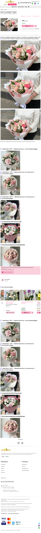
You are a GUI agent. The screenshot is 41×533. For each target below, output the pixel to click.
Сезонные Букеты (25, 463)
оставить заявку (8, 310)
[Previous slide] (2, 300)
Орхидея (5, 9)
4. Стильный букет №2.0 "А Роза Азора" (11, 220)
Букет (7, 452)
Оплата (2, 465)
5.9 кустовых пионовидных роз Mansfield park (13, 242)
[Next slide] (38, 300)
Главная (2, 9)
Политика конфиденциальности (13, 508)
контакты (21, 6)
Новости (2, 463)
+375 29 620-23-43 (24, 3)
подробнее (5, 307)
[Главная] (6, 446)
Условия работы (4, 508)
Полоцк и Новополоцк (11, 4)
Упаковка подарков (25, 465)
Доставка (3, 467)
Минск (5, 4)
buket (3, 452)
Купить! (35, 148)
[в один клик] (34, 26)
